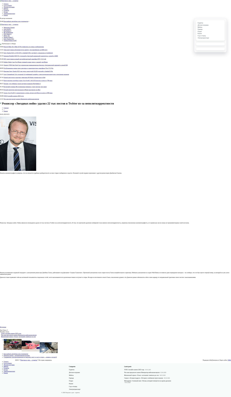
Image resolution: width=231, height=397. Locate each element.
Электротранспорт (9, 13)
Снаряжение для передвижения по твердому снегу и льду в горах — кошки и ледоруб (30, 357)
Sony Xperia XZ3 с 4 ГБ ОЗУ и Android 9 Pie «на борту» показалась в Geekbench (28, 53)
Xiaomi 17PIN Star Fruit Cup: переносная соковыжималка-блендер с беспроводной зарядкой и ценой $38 (36, 65)
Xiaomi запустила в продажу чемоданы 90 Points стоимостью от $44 (24, 77)
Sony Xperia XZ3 (9, 39)
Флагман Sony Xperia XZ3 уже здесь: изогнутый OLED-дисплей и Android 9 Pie (28, 71)
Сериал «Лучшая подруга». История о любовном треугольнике (143, 378)
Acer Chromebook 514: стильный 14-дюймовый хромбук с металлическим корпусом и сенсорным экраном (36, 74)
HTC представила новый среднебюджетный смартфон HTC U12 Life (25, 59)
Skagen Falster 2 (8, 37)
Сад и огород (8, 5)
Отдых (6, 12)
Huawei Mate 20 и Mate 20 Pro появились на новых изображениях (24, 47)
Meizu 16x (7, 35)
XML (229, 360)
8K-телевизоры (8, 32)
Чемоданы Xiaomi (9, 27)
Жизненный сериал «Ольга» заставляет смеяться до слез (18, 336)
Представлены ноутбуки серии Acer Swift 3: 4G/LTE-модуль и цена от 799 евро (28, 80)
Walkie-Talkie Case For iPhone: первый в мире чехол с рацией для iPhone (26, 62)
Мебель (6, 9)
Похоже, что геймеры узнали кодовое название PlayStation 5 (22, 83)
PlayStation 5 (7, 31)
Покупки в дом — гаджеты (28, 360)
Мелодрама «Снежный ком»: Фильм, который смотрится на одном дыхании (147, 381)
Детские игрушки (9, 7)
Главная (6, 108)
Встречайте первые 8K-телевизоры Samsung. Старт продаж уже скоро (25, 87)
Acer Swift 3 (7, 29)
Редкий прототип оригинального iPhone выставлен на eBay (22, 90)
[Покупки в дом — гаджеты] (9, 1)
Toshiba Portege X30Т (10, 40)
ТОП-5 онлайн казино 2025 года (14, 96)
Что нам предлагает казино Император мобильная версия (21, 99)
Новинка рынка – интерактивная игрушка (17, 355)
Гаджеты (6, 10)
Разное (6, 15)
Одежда (6, 4)
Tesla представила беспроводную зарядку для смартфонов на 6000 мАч (25, 50)
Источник (3, 327)
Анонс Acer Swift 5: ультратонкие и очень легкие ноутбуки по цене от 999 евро (28, 93)
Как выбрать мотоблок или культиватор (16, 21)
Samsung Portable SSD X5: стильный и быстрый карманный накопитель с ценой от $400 (31, 56)
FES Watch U (8, 34)
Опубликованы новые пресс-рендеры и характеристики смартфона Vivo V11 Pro (28, 68)
